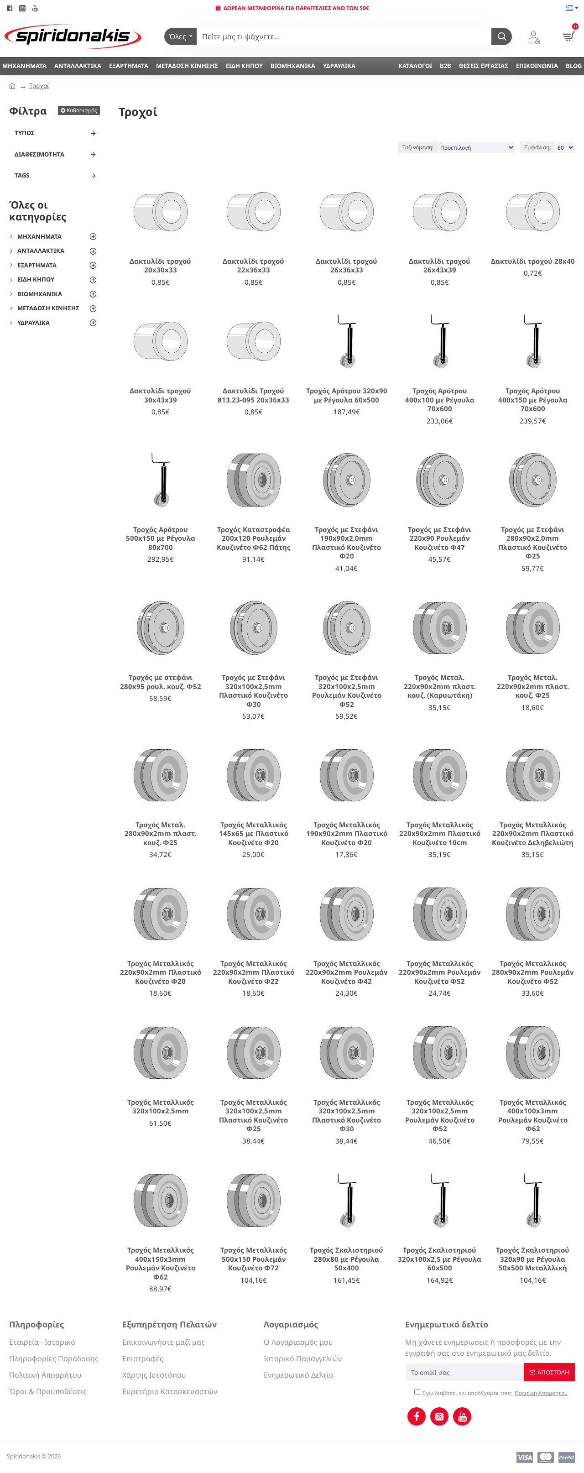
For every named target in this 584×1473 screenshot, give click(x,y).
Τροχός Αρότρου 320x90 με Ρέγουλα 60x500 (346, 395)
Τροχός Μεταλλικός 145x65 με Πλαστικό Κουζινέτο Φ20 (253, 833)
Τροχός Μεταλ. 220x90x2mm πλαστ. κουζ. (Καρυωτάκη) (440, 686)
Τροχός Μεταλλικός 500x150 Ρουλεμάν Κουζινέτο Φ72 (253, 1259)
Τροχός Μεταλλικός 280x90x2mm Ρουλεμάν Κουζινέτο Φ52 (533, 972)
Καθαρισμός (82, 110)
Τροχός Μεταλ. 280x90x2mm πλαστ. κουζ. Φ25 (161, 833)
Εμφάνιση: (537, 147)
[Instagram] (439, 1416)
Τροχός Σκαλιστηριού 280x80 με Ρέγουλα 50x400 (346, 1259)
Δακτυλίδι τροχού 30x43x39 (160, 395)
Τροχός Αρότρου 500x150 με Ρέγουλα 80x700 (160, 538)
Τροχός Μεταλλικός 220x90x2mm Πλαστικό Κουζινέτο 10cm (439, 833)
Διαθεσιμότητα (39, 154)
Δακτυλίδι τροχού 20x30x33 (160, 266)
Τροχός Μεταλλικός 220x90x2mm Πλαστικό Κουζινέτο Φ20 (160, 972)
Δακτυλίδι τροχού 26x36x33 (346, 266)
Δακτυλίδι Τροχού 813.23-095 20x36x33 (253, 395)
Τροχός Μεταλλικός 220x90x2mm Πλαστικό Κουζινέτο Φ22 (253, 972)
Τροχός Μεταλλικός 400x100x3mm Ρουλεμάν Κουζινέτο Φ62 (533, 1115)
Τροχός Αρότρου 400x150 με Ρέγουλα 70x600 (533, 400)
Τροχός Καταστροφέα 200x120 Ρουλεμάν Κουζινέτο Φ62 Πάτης (254, 538)
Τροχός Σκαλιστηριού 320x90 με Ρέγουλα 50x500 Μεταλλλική (532, 1259)
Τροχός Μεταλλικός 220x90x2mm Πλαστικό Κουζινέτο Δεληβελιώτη (533, 833)
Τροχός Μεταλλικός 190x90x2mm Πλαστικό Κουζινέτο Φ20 (346, 833)
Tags (22, 175)
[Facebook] (416, 1416)
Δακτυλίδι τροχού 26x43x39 (439, 266)
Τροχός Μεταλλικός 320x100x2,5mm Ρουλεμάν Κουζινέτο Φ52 (439, 1115)
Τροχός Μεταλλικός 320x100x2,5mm (160, 1107)
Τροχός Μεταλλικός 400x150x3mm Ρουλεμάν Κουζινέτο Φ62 (160, 1263)
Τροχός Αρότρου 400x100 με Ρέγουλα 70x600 (439, 400)
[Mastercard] (545, 1457)
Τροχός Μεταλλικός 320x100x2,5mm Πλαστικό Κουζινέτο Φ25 (253, 1115)
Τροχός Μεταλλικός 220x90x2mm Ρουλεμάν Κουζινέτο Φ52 (439, 972)
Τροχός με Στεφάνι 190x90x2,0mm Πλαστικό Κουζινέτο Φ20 (346, 543)
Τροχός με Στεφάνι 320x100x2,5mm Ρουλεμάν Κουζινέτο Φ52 (346, 691)
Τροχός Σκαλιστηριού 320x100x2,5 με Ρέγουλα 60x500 (439, 1259)
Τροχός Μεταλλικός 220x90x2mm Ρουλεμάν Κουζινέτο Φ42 (346, 972)
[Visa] (524, 1457)
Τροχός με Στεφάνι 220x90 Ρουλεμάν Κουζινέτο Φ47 (439, 538)
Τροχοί (39, 85)
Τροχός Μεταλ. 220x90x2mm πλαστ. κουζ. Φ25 (533, 686)
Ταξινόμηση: (417, 147)
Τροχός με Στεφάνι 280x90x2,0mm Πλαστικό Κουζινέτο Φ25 (532, 543)
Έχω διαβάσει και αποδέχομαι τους (494, 1393)
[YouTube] (462, 1416)
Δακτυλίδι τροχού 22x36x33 (253, 266)
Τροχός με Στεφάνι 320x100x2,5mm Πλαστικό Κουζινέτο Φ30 (253, 691)
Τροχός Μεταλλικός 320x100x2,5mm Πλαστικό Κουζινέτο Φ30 (346, 1115)
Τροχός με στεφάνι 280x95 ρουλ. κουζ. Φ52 (160, 682)
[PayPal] (566, 1457)
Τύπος (25, 133)
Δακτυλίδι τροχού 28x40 (533, 261)
